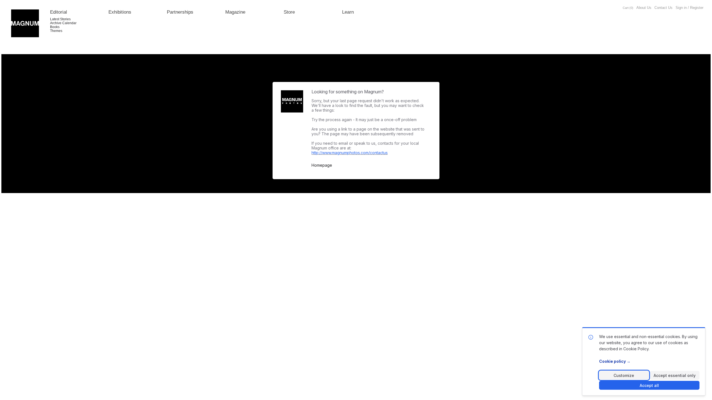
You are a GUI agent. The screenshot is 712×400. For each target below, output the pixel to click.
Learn (348, 12)
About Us (643, 8)
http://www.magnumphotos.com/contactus (350, 152)
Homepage (322, 165)
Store (289, 12)
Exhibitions (119, 12)
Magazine (235, 12)
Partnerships (180, 12)
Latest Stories (60, 19)
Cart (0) (628, 7)
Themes (56, 31)
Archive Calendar (63, 23)
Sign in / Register (689, 8)
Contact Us (663, 8)
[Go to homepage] (25, 23)
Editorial (58, 12)
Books (55, 27)
